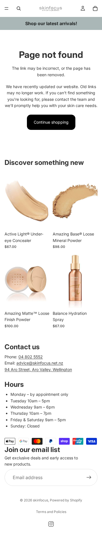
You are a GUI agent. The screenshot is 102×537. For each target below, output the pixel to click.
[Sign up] (89, 477)
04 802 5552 (30, 356)
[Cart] (95, 8)
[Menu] (6, 8)
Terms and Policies (51, 512)
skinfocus (40, 500)
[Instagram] (51, 524)
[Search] (18, 8)
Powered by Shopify (66, 500)
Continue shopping (51, 122)
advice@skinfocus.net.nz (39, 363)
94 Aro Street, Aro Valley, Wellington (38, 369)
